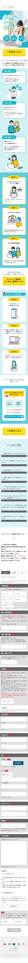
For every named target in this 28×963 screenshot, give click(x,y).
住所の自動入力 (18, 763)
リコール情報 (13, 948)
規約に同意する (13, 906)
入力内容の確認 (14, 930)
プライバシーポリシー (14, 950)
